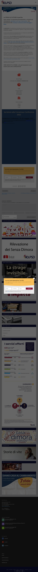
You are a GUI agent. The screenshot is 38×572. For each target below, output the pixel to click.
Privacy (8, 291)
